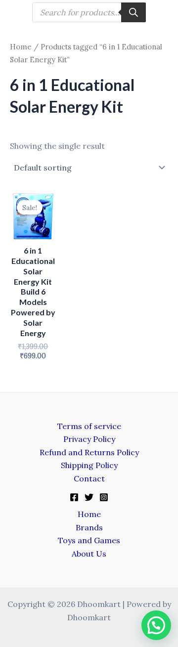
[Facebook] (74, 497)
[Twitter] (89, 497)
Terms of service (89, 426)
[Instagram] (103, 497)
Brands (89, 527)
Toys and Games (89, 540)
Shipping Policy (89, 465)
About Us (89, 554)
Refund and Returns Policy (89, 452)
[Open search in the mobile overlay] (89, 12)
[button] (156, 625)
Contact (89, 478)
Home (21, 46)
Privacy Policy (89, 439)
